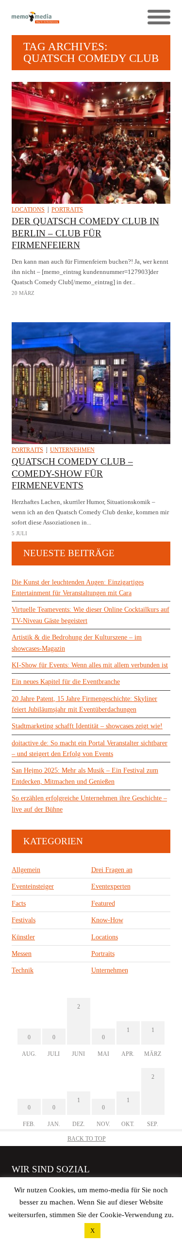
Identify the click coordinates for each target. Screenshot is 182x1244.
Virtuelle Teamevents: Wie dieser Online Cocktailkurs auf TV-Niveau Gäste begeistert (90, 615)
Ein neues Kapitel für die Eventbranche (66, 681)
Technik (22, 970)
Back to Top (86, 1138)
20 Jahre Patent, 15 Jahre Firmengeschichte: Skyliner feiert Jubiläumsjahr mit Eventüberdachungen (84, 704)
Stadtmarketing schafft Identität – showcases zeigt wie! (87, 726)
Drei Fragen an (111, 870)
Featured (103, 903)
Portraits (67, 209)
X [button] (92, 1230)
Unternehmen (72, 450)
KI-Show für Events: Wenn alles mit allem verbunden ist (90, 665)
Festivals (23, 920)
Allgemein (26, 870)
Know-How (107, 920)
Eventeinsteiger (33, 886)
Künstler (23, 937)
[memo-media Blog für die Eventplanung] (51, 18)
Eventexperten (111, 886)
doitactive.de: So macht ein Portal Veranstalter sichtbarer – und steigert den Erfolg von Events (89, 748)
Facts (19, 903)
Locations (28, 209)
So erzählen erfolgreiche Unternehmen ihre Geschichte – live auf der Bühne (89, 804)
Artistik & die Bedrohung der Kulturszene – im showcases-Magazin (77, 643)
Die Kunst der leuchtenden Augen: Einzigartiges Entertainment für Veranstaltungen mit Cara (78, 588)
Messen (22, 953)
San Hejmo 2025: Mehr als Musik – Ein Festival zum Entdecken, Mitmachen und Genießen (85, 776)
